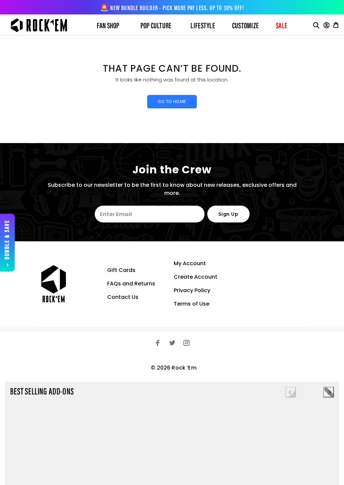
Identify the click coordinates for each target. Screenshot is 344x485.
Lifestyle (202, 26)
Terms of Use (191, 304)
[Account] (326, 25)
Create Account (195, 277)
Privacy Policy (192, 290)
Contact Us (122, 297)
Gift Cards (121, 270)
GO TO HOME (172, 102)
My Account (190, 263)
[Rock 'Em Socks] (44, 25)
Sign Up (228, 214)
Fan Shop (108, 26)
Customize (245, 26)
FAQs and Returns (131, 283)
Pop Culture (156, 26)
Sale (281, 26)
